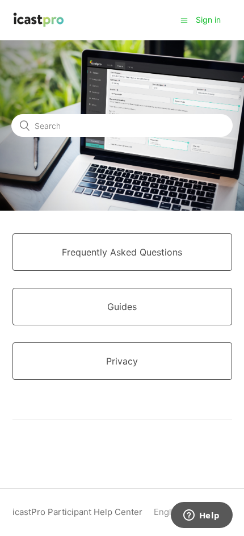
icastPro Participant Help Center (77, 511)
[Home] (38, 25)
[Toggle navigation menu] (184, 20)
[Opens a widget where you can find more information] (201, 516)
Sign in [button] (208, 19)
